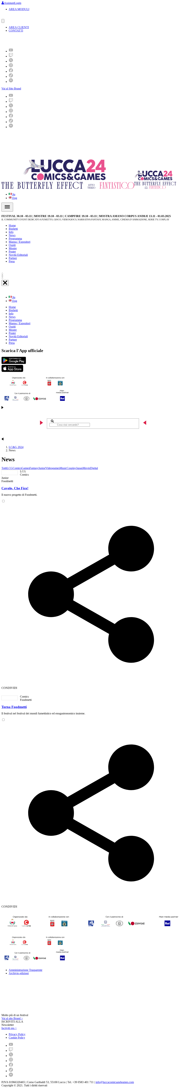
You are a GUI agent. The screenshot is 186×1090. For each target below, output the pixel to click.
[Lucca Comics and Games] (46, 39)
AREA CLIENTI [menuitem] (19, 27)
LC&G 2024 (16, 447)
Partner (13, 258)
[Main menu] (7, 207)
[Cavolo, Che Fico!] (9, 472)
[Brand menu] (2, 21)
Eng (14, 197)
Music (63, 468)
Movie (86, 468)
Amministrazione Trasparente (25, 970)
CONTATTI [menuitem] (16, 30)
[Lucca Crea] (9, 17)
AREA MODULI (19, 9)
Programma (15, 238)
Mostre (13, 248)
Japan (79, 468)
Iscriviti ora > (9, 1028)
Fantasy (33, 468)
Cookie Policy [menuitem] (17, 1037)
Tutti (4, 468)
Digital (94, 468)
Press (12, 261)
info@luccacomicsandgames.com (115, 1082)
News (12, 235)
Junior (41, 468)
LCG (10, 468)
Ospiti (12, 245)
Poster (12, 251)
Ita (13, 194)
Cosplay (71, 468)
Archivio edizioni (19, 973)
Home (12, 225)
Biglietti (13, 228)
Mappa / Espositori (19, 241)
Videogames (52, 468)
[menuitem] (11, 51)
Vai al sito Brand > (12, 1018)
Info (11, 232)
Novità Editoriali (18, 254)
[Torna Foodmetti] (9, 698)
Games (25, 468)
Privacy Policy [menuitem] (17, 1034)
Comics (17, 468)
